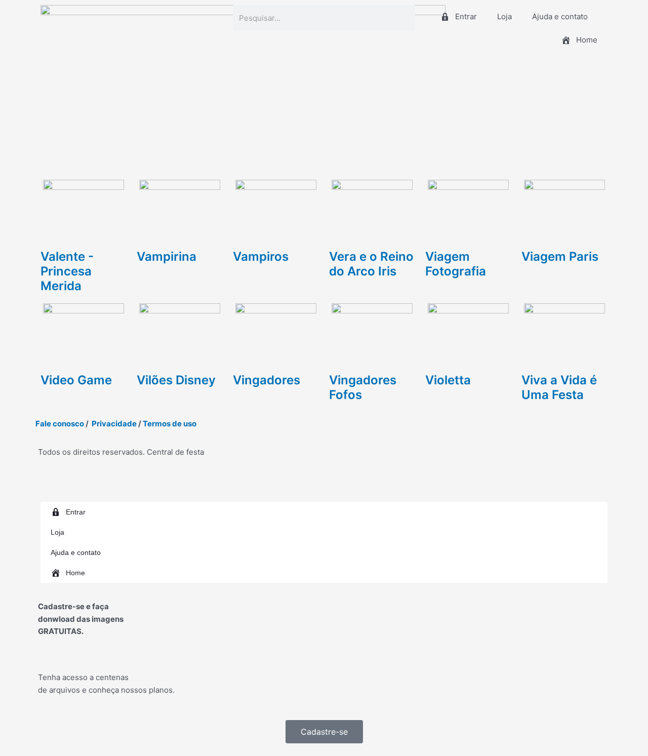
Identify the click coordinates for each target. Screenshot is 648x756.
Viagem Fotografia (455, 263)
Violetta (448, 380)
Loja (504, 16)
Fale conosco (59, 423)
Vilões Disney (176, 380)
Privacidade (114, 423)
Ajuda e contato (560, 16)
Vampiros (261, 256)
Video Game (76, 380)
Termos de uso (169, 423)
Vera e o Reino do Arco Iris (371, 263)
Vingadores (266, 380)
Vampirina (166, 256)
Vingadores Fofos (362, 387)
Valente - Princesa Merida (67, 271)
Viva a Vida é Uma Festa (559, 387)
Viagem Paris (559, 256)
